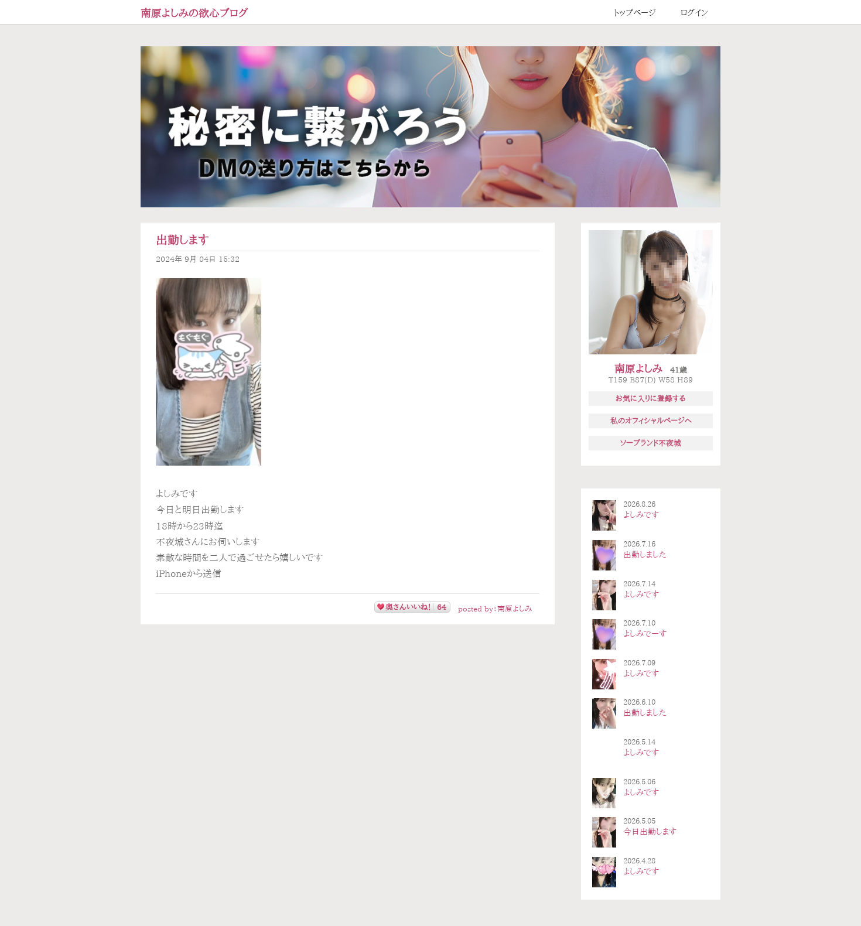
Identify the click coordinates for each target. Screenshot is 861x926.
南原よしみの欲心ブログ (194, 13)
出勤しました (645, 555)
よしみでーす (645, 634)
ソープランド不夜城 (650, 443)
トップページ (635, 13)
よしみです (641, 515)
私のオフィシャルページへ (651, 420)
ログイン (694, 13)
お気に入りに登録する (651, 398)
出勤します (182, 239)
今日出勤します (649, 832)
